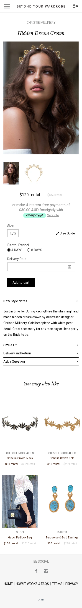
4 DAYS (16, 250)
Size (10, 226)
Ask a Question (14, 361)
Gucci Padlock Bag (20, 534)
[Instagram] (45, 570)
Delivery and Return (17, 353)
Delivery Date (16, 259)
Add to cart (21, 282)
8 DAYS (36, 250)
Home (8, 584)
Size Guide (67, 233)
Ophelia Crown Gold (62, 455)
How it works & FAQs (32, 584)
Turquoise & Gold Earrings (62, 534)
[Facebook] (36, 570)
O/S (13, 233)
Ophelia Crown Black (20, 455)
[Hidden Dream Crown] (41, 98)
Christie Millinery (41, 22)
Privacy (71, 584)
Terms (57, 584)
